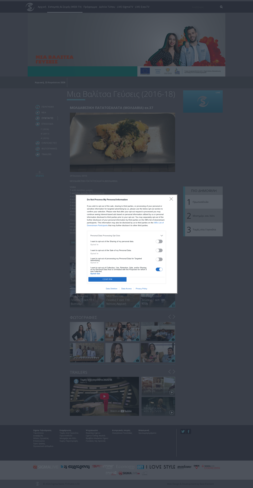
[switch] (159, 241)
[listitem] (126, 235)
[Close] (172, 199)
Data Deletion (111, 289)
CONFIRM (107, 279)
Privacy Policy (141, 289)
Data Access (126, 289)
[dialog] (126, 244)
